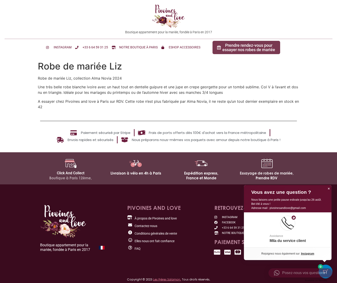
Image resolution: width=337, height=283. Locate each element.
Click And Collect (70, 173)
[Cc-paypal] (217, 252)
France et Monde (201, 178)
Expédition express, (201, 173)
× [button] (329, 189)
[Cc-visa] (227, 252)
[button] (287, 229)
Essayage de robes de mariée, (266, 173)
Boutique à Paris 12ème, (70, 178)
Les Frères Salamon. (167, 279)
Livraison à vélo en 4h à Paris (135, 173)
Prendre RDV (266, 178)
